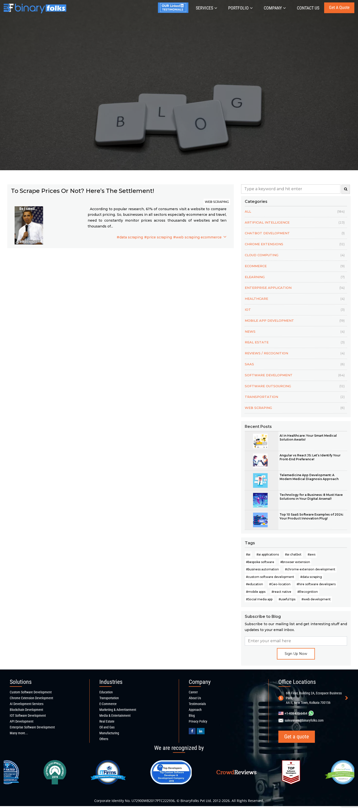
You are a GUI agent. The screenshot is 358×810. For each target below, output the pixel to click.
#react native (281, 591)
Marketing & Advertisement (117, 710)
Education (106, 692)
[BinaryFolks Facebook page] (192, 731)
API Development (21, 721)
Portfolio (238, 7)
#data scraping (130, 237)
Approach (195, 710)
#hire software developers (316, 584)
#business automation (262, 569)
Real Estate (106, 721)
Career (193, 692)
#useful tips (287, 599)
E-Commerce (108, 704)
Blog (192, 715)
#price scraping (158, 237)
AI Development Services (26, 704)
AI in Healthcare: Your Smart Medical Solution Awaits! (308, 437)
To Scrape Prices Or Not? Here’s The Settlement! (82, 190)
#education (254, 584)
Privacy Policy (198, 721)
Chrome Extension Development (31, 698)
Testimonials (197, 704)
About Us (195, 698)
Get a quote (339, 7)
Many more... (19, 733)
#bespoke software (260, 562)
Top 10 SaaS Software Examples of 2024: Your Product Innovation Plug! (311, 516)
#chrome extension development (310, 569)
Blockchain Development (26, 710)
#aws (311, 554)
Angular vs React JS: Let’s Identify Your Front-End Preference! (310, 457)
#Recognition (307, 591)
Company (273, 7)
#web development (316, 599)
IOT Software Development (28, 715)
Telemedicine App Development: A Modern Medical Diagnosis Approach (309, 477)
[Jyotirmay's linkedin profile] (174, 12)
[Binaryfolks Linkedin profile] (201, 731)
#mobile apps (255, 591)
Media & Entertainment (115, 715)
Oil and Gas (106, 727)
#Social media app (259, 599)
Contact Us (308, 7)
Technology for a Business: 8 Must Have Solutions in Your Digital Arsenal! (311, 496)
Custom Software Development (31, 692)
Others (103, 739)
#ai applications (267, 554)
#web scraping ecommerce (197, 237)
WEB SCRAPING (217, 202)
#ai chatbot (293, 554)
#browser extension (295, 562)
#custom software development (270, 577)
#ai (248, 554)
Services (204, 7)
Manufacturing (109, 733)
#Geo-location (280, 584)
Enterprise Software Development (32, 727)
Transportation (109, 698)
